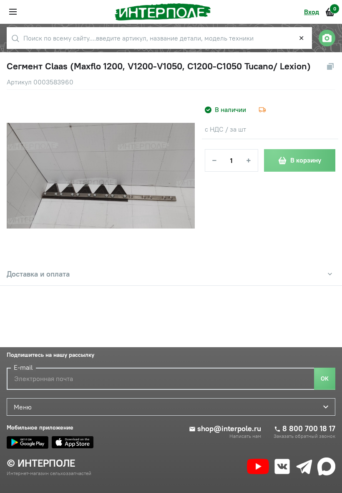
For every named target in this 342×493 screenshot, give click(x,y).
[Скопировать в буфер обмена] (330, 66)
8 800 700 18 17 (308, 428)
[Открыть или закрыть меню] (13, 11)
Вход (311, 12)
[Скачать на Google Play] (27, 442)
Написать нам (245, 436)
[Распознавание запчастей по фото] (327, 38)
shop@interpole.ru (229, 428)
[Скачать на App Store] (72, 442)
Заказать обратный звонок (304, 436)
